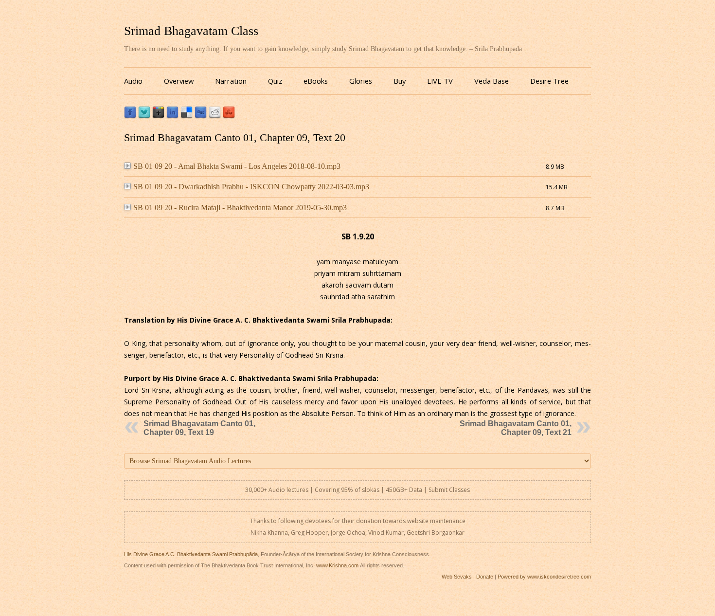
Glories (360, 81)
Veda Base (491, 81)
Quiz (275, 81)
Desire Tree (549, 81)
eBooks (316, 81)
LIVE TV (440, 81)
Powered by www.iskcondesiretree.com (544, 577)
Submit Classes (449, 490)
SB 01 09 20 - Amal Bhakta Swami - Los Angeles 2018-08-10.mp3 (236, 166)
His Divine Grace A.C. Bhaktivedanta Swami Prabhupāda (191, 554)
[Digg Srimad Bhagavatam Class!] (201, 116)
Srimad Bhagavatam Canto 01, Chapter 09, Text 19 (199, 427)
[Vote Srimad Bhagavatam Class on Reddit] (215, 116)
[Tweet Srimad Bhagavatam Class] (144, 116)
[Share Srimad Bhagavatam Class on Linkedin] (172, 116)
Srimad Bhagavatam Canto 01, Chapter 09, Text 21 (516, 427)
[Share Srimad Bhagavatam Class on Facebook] (130, 116)
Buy (399, 81)
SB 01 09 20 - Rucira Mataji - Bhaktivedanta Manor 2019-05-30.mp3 (240, 207)
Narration (231, 81)
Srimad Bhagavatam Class (191, 31)
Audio (133, 81)
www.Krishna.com (337, 565)
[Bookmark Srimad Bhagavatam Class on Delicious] (186, 116)
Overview (179, 81)
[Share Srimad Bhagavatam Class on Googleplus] (158, 116)
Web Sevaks (457, 577)
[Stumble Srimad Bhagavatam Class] (229, 116)
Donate (484, 577)
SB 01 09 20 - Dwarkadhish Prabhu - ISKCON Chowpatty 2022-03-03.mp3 (251, 186)
